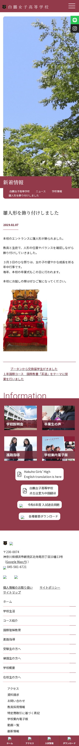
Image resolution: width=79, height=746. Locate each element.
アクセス (13, 688)
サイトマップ (12, 592)
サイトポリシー (50, 587)
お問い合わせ (16, 701)
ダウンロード (69, 743)
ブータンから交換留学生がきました (34, 369)
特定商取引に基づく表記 (23, 713)
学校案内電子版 (17, 719)
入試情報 (49, 743)
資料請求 (13, 695)
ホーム (10, 743)
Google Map (15, 562)
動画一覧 (13, 725)
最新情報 (13, 731)
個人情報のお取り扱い (18, 587)
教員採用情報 (16, 707)
